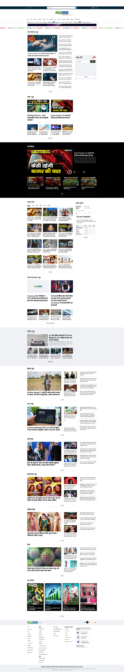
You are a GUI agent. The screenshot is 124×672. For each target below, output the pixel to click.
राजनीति (29, 634)
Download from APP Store (83, 637)
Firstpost (67, 630)
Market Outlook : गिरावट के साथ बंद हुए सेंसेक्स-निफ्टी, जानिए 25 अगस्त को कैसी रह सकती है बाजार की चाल (66, 74)
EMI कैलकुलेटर (42, 660)
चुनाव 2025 (41, 652)
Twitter (87, 622)
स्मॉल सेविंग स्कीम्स (56, 631)
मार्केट (31, 19)
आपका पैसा (39, 19)
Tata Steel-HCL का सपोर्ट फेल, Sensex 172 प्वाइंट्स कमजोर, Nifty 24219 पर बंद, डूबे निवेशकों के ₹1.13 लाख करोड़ (65, 82)
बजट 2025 (30, 629)
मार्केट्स (29, 638)
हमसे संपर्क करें (48, 666)
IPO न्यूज (30, 404)
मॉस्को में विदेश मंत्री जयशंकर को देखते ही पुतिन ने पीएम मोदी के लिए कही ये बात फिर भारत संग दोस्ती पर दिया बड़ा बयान (65, 61)
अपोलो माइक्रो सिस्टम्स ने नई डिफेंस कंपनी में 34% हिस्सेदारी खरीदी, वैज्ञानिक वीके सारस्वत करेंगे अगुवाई (49, 84)
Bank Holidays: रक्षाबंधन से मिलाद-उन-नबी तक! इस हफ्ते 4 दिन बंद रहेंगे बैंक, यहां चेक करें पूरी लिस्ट (65, 251)
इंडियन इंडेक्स (50, 22)
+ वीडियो (62, 193)
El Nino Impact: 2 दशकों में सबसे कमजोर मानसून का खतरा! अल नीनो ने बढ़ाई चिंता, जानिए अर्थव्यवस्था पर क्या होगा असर (65, 53)
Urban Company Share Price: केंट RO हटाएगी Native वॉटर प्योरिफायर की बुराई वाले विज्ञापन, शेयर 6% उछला (56, 133)
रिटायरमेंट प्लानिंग (42, 658)
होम (27, 19)
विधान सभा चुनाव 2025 (43, 654)
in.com (66, 635)
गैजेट (38, 22)
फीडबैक (53, 666)
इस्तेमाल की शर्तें (68, 666)
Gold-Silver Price (30, 22)
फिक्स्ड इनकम (30, 647)
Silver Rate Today (43, 648)
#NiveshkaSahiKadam (86, 22)
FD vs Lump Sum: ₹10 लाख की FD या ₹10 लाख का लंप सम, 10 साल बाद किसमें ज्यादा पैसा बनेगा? (66, 235)
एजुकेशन (57, 22)
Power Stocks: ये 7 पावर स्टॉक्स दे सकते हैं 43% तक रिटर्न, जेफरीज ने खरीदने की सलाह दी (65, 78)
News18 (67, 628)
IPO (47, 19)
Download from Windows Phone (83, 642)
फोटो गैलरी (63, 19)
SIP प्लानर (41, 662)
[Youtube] (95, 622)
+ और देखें (85, 76)
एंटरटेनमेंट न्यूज (32, 474)
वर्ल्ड (36, 22)
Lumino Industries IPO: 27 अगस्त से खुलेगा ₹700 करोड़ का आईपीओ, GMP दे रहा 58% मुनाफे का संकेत (66, 36)
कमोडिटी (71, 19)
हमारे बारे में (43, 666)
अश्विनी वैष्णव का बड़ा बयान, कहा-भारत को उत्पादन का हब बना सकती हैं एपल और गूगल (44, 318)
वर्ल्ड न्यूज (30, 439)
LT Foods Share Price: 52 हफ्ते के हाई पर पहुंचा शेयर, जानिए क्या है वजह (44, 133)
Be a (70, 14)
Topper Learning (68, 641)
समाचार (34, 19)
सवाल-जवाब (55, 635)
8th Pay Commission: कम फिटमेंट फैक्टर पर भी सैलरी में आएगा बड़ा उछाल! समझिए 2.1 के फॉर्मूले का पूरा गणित (34, 235)
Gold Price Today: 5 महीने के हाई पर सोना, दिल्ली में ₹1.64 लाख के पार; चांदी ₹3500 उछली (34, 84)
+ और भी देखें (85, 237)
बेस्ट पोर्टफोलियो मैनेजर (57, 629)
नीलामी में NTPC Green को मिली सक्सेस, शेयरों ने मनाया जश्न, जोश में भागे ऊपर (67, 133)
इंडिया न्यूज (30, 369)
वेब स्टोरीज (51, 19)
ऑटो (41, 22)
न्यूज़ (28, 631)
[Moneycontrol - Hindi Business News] (62, 13)
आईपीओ (40, 641)
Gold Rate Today (42, 645)
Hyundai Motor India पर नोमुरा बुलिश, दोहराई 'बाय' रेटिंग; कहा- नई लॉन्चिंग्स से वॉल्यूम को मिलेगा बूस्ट (32, 133)
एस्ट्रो (63, 22)
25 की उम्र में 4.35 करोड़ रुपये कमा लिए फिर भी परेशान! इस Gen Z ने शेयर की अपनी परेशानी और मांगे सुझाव (32, 357)
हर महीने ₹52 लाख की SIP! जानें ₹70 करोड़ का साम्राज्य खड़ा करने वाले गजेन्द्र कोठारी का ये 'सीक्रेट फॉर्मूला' (49, 235)
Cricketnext (67, 637)
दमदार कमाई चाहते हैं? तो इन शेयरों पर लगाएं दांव (88, 188)
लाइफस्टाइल (45, 22)
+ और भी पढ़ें (50, 272)
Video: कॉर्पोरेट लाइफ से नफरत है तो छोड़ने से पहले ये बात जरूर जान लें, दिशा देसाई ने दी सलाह (67, 357)
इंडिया (44, 19)
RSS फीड (81, 666)
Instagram (90, 622)
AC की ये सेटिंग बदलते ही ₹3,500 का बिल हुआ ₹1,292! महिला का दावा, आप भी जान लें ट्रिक (60, 337)
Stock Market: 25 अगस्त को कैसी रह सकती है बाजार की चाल (60, 116)
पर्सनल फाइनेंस (30, 650)
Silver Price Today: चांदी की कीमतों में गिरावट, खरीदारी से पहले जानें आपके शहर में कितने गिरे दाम (50, 251)
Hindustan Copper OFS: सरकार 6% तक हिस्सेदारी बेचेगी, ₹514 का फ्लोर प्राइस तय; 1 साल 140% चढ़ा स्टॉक (49, 69)
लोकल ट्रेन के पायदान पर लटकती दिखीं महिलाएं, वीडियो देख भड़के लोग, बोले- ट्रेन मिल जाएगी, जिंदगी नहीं (44, 357)
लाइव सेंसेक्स (55, 627)
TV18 (66, 633)
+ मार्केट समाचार (50, 138)
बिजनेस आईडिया (42, 650)
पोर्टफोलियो (29, 636)
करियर (73, 666)
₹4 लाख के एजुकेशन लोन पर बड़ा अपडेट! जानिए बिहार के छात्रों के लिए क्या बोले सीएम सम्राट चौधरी (65, 49)
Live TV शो (30, 643)
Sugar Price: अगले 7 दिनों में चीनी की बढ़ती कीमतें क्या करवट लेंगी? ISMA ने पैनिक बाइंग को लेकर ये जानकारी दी (65, 70)
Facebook (84, 622)
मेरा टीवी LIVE (77, 19)
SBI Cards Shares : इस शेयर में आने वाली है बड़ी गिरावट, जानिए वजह (52, 188)
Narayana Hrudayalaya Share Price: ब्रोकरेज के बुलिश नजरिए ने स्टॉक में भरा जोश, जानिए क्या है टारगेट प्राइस (65, 87)
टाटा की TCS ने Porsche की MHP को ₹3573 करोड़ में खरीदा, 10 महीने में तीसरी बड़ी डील (34, 69)
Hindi (30, 7)
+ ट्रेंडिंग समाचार (50, 361)
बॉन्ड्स (54, 633)
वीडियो (68, 19)
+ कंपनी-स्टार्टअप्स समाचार (50, 323)
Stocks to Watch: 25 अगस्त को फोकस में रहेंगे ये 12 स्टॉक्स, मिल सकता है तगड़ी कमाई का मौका (42, 55)
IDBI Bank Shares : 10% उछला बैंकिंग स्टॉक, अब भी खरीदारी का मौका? (37, 117)
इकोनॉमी (40, 635)
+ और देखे (50, 91)
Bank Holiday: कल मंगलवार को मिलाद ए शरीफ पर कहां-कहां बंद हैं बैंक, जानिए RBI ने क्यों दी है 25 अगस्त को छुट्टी (65, 57)
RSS (92, 622)
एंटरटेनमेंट (70, 22)
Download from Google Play (83, 633)
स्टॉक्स (40, 633)
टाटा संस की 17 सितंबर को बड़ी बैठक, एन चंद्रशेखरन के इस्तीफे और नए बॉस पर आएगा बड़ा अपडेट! (65, 66)
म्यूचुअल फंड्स (41, 637)
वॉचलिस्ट (29, 641)
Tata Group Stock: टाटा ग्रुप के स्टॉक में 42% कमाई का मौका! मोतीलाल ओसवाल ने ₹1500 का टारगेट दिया (65, 44)
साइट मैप (76, 666)
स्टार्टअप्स (40, 643)
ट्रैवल (59, 19)
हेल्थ (55, 19)
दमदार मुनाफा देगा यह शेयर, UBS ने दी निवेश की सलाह (70, 188)
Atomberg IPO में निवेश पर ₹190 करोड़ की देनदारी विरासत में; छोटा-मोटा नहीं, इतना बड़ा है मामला (37, 298)
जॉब (60, 22)
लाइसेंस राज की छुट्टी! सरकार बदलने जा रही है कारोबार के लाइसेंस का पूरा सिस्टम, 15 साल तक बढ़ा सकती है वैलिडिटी (66, 318)
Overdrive (67, 639)
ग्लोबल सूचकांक (76, 22)
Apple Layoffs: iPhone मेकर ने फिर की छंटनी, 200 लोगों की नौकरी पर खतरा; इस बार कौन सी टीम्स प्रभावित (32, 318)
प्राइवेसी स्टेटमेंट (62, 666)
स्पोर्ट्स (67, 22)
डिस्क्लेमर (57, 666)
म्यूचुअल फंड (30, 652)
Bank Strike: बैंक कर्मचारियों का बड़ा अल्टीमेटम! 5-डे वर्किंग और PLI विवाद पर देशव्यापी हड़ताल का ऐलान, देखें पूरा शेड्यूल (34, 251)
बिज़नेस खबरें (41, 628)
